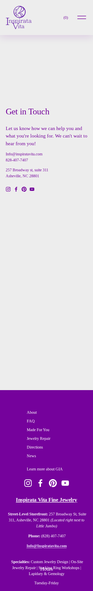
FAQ (31, 421)
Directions (35, 447)
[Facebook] (16, 189)
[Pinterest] (24, 189)
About (32, 412)
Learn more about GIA (45, 469)
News (31, 456)
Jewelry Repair (38, 438)
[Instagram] (8, 189)
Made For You (38, 430)
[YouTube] (32, 189)
